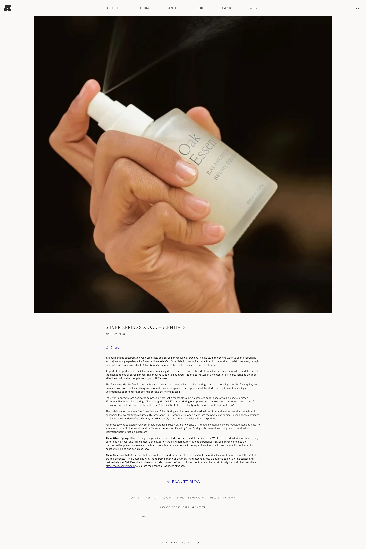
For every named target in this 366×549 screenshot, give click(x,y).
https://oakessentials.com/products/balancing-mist (227, 424)
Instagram (229, 498)
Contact (136, 498)
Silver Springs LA (180, 543)
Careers (214, 498)
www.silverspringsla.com (222, 428)
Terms (180, 498)
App (156, 498)
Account (168, 498)
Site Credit (198, 543)
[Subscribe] (219, 518)
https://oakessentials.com (120, 465)
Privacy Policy (196, 498)
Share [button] (115, 347)
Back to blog (186, 481)
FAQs (147, 498)
